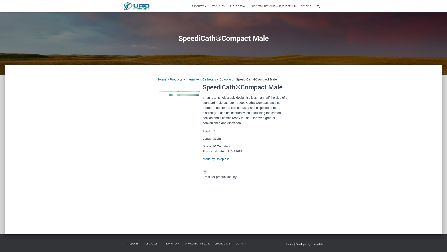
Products (198, 6)
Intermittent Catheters (201, 79)
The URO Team (238, 6)
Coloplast (226, 79)
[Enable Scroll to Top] (440, 245)
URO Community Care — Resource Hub (273, 6)
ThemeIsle (317, 244)
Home (162, 79)
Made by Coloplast (216, 159)
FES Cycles (218, 6)
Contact (306, 6)
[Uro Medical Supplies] (136, 6)
